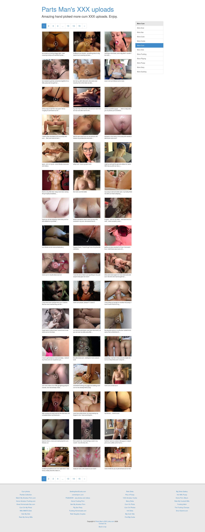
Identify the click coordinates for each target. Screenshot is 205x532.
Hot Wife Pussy (182, 495)
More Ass (140, 32)
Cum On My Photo (26, 507)
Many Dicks (130, 501)
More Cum (140, 45)
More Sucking (141, 72)
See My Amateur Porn (77, 504)
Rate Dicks (129, 491)
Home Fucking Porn (78, 501)
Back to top (102, 527)
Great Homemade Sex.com (26, 504)
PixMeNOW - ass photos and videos (78, 498)
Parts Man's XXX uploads (78, 8)
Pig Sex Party (77, 507)
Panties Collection (26, 495)
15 (79, 25)
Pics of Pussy (129, 495)
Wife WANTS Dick (26, 511)
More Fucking (141, 54)
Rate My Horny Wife (26, 517)
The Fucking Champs (182, 507)
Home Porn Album (182, 498)
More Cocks (141, 41)
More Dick (140, 50)
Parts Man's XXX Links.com (105, 521)
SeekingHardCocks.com (78, 491)
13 (68, 25)
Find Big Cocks (130, 517)
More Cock (140, 37)
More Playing (141, 58)
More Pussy (141, 63)
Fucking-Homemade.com (77, 511)
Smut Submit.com (182, 511)
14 (74, 25)
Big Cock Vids (130, 514)
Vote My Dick (25, 514)
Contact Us (102, 523)
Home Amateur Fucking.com (25, 501)
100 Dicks (130, 511)
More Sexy (140, 67)
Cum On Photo (130, 504)
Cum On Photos (129, 507)
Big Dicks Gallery (182, 491)
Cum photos (26, 491)
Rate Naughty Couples (77, 514)
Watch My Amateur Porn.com (26, 498)
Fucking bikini (182, 504)
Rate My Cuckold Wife (181, 501)
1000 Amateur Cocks (130, 498)
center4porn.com (78, 495)
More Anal (140, 28)
